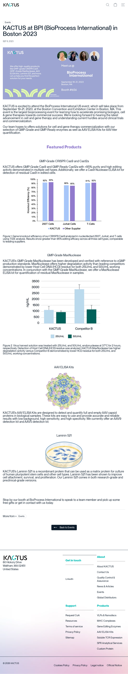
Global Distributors (106, 597)
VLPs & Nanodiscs (106, 615)
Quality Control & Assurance (106, 579)
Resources (71, 620)
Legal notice (97, 665)
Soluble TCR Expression (109, 637)
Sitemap (70, 637)
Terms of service (74, 626)
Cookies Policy (61, 665)
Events (100, 592)
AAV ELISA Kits (105, 631)
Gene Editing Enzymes (109, 626)
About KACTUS (105, 566)
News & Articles (105, 586)
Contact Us (103, 572)
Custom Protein (105, 648)
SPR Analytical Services (109, 643)
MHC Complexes (106, 620)
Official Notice (114, 665)
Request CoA (73, 615)
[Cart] (115, 5)
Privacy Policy (73, 631)
